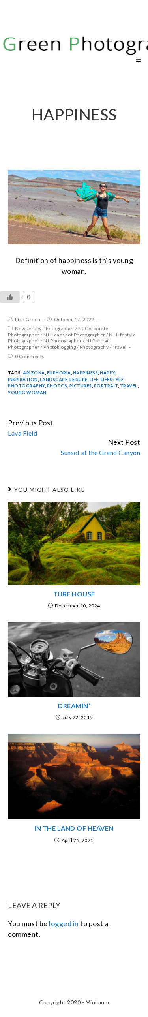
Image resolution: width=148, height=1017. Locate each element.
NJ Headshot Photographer (74, 335)
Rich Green (28, 319)
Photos (57, 385)
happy (107, 372)
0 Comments (30, 356)
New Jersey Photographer (45, 328)
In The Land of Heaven (74, 828)
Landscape (54, 379)
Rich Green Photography (44, 30)
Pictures (80, 385)
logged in (64, 923)
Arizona (34, 372)
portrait (106, 385)
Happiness (85, 372)
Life (94, 379)
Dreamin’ (74, 705)
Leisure (78, 379)
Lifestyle (112, 379)
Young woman (27, 392)
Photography (94, 347)
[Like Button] (10, 297)
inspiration (23, 379)
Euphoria (59, 372)
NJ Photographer (62, 341)
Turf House (74, 594)
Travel (119, 347)
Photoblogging (59, 347)
